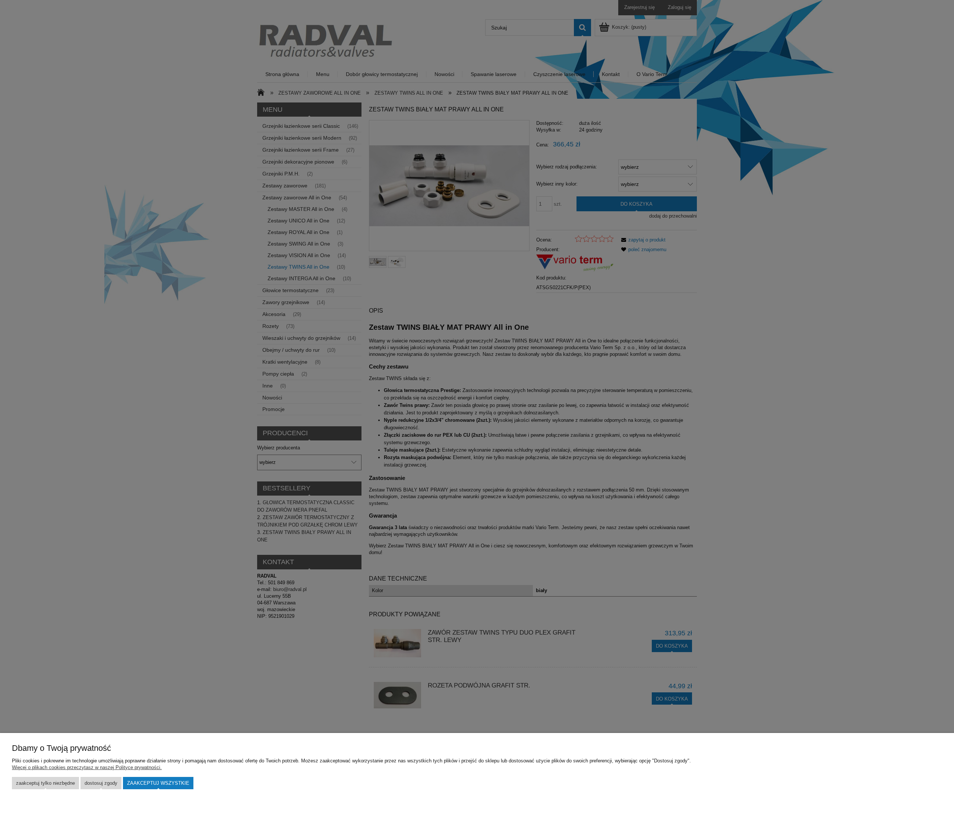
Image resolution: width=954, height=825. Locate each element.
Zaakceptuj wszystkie (158, 783)
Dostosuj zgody (101, 783)
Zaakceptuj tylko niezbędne (45, 783)
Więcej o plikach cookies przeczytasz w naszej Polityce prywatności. (87, 767)
